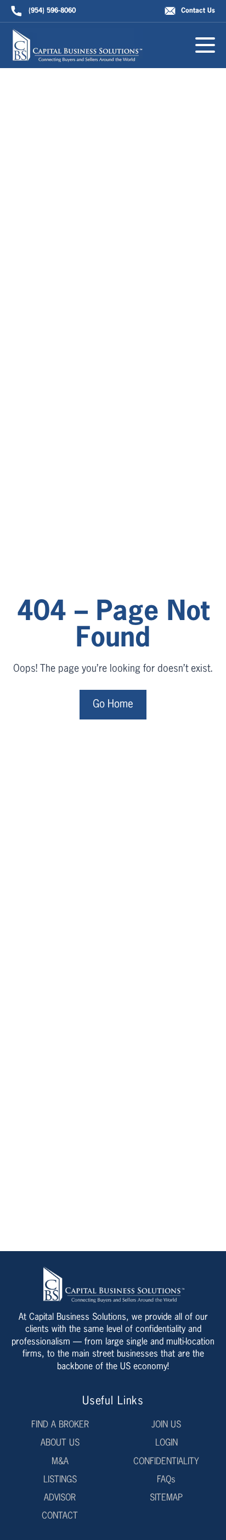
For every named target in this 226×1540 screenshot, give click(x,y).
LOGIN (166, 1443)
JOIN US (166, 1425)
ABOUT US (60, 1443)
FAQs (166, 1480)
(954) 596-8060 (52, 11)
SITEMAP (166, 1498)
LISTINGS (60, 1480)
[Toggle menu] (205, 45)
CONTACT (60, 1516)
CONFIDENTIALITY (166, 1462)
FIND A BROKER (60, 1425)
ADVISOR (60, 1498)
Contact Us (198, 11)
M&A (60, 1462)
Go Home (113, 704)
